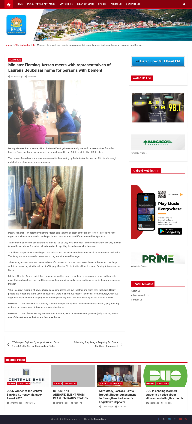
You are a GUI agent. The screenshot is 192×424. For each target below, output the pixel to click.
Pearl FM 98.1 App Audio (41, 4)
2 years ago (107, 406)
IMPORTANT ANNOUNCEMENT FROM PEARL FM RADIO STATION (70, 394)
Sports (102, 4)
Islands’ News (85, 4)
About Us (116, 4)
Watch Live (66, 4)
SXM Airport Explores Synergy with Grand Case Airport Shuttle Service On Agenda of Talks (35, 344)
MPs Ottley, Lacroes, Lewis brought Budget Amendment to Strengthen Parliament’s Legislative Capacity (117, 396)
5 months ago (15, 403)
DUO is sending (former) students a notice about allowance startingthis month (164, 394)
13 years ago (17, 76)
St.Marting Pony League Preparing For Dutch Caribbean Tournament (96, 344)
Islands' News (15, 60)
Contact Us (133, 4)
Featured (11, 383)
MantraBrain (100, 419)
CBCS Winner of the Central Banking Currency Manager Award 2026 (24, 394)
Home (19, 4)
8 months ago (62, 403)
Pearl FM (32, 76)
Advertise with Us (140, 295)
